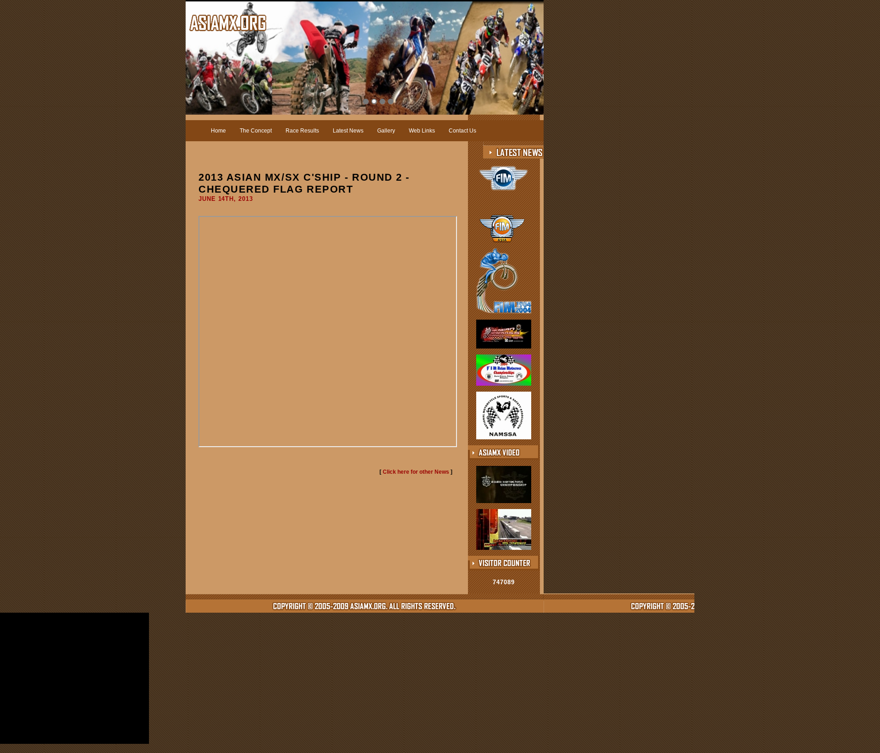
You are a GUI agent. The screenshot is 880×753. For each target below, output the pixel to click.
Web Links (422, 130)
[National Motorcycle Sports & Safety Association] (503, 437)
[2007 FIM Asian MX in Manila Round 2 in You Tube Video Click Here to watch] (503, 548)
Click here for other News (416, 472)
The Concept (256, 130)
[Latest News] (519, 152)
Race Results (302, 130)
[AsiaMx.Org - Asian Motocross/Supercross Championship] (227, 23)
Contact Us (462, 130)
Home (218, 130)
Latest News (348, 130)
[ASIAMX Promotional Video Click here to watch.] (503, 501)
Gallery (386, 130)
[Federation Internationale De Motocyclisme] (503, 196)
